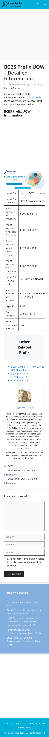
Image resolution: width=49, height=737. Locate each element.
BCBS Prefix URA (19, 373)
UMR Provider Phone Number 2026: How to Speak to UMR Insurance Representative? (23, 622)
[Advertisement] (24, 34)
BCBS (10, 466)
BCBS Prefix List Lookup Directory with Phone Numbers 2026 (23, 641)
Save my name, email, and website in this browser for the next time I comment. (25, 562)
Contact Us (20, 723)
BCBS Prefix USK (19, 380)
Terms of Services (36, 723)
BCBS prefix (35, 97)
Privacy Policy (24, 727)
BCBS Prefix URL (19, 377)
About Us (8, 723)
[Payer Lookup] (12, 4)
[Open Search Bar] (38, 4)
